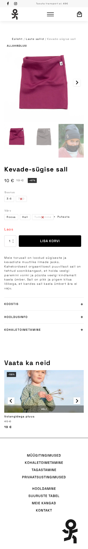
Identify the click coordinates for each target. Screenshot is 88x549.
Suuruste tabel (44, 496)
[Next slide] (76, 82)
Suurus (9, 192)
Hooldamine (44, 488)
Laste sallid (35, 39)
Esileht (17, 39)
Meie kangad (44, 503)
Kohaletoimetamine (44, 462)
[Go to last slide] (11, 400)
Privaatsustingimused (44, 477)
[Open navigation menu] (50, 14)
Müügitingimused (44, 455)
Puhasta (63, 216)
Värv (7, 210)
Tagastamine (44, 470)
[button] (16, 136)
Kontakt (44, 510)
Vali (44, 409)
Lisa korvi (50, 241)
